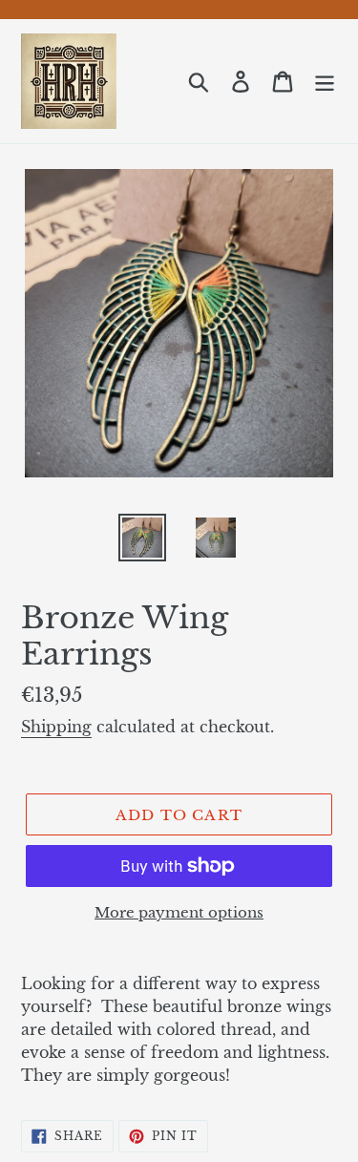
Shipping (56, 726)
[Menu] (325, 81)
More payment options (179, 912)
